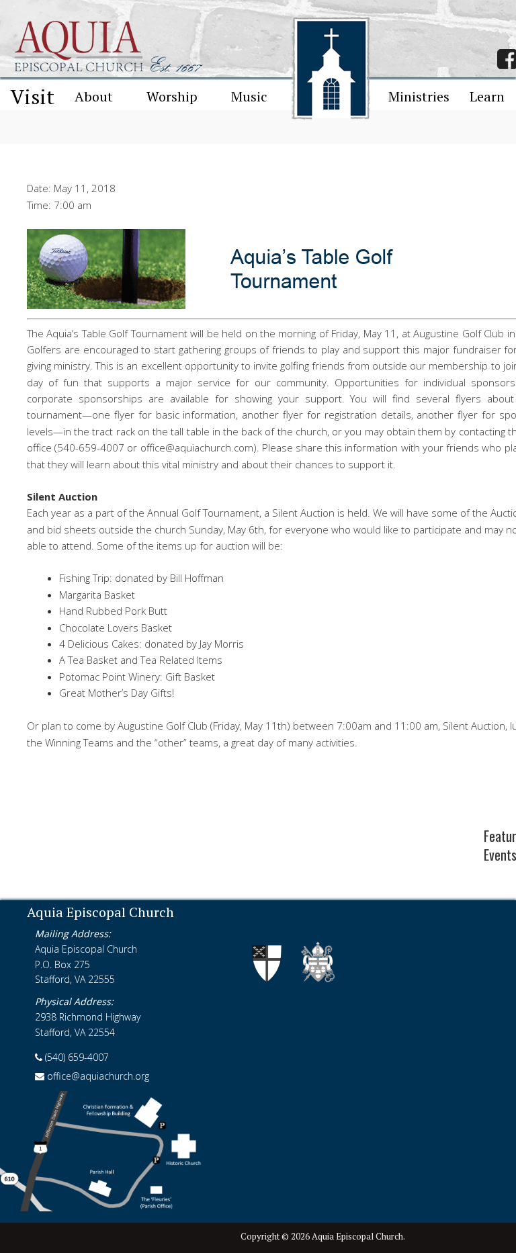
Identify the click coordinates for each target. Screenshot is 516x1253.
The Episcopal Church (272, 1039)
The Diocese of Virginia (323, 1039)
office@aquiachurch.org (96, 1076)
